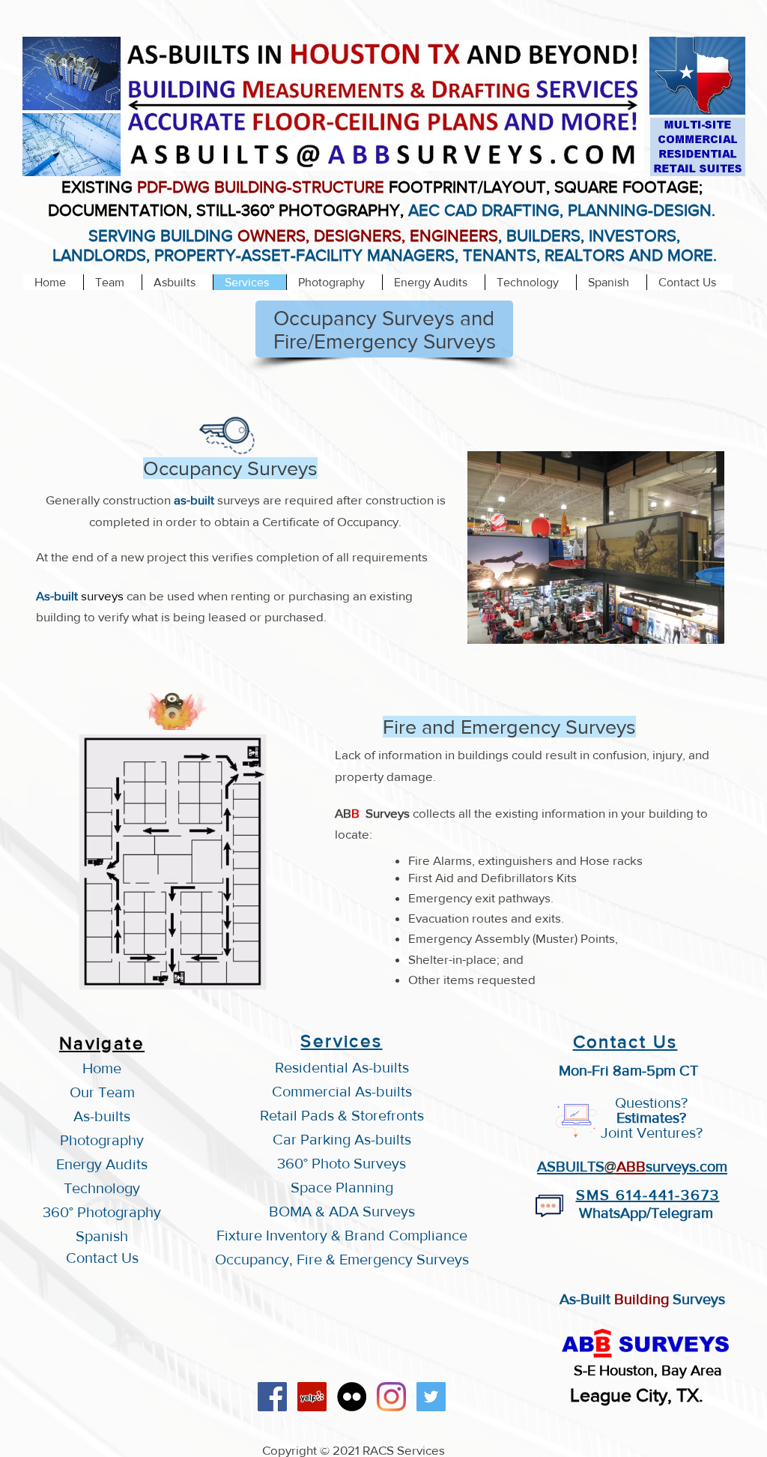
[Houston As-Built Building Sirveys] (351, 1396)
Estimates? (651, 1117)
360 (290, 1163)
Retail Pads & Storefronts (342, 1115)
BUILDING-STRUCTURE (299, 187)
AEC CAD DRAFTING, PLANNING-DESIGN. (561, 210)
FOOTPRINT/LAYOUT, (469, 187)
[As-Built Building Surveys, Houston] (272, 1396)
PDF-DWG (173, 187)
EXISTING (99, 187)
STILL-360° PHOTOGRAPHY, (302, 210)
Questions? (651, 1102)
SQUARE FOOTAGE (626, 187)
